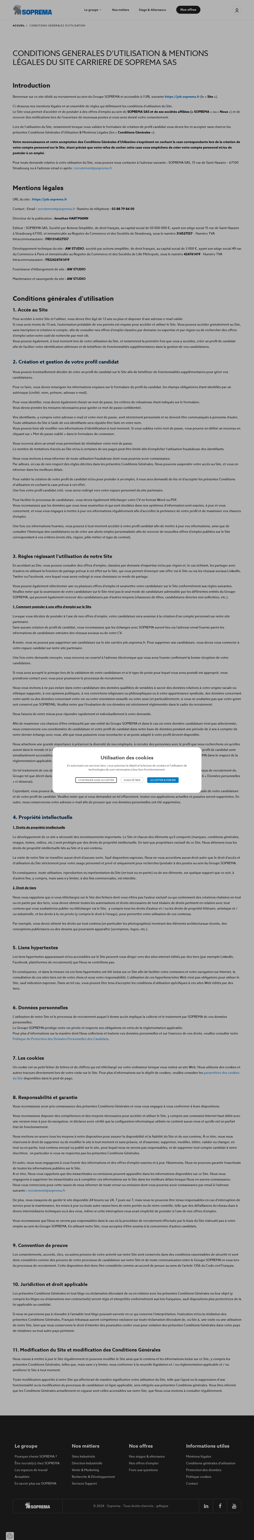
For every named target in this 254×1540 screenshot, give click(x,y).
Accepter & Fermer (163, 780)
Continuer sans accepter (96, 780)
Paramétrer (132, 780)
